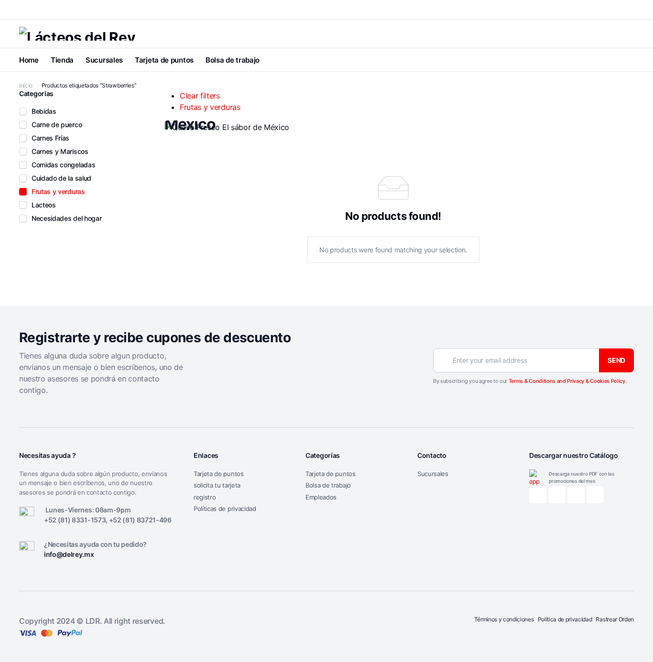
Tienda (62, 60)
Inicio (26, 85)
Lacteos (44, 205)
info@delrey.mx (69, 554)
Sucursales (104, 60)
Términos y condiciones (504, 619)
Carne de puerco (57, 124)
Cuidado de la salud (61, 178)
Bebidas (44, 111)
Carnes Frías (50, 138)
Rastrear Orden (615, 619)
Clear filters (200, 95)
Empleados (321, 497)
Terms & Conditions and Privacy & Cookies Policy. (568, 381)
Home (29, 60)
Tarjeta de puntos (164, 60)
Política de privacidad (565, 619)
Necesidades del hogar (66, 218)
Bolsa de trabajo (233, 60)
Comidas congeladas (63, 165)
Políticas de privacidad (225, 508)
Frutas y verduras (210, 107)
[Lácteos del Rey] (77, 34)
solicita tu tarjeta (217, 485)
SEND (616, 360)
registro (205, 497)
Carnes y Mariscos (60, 151)
